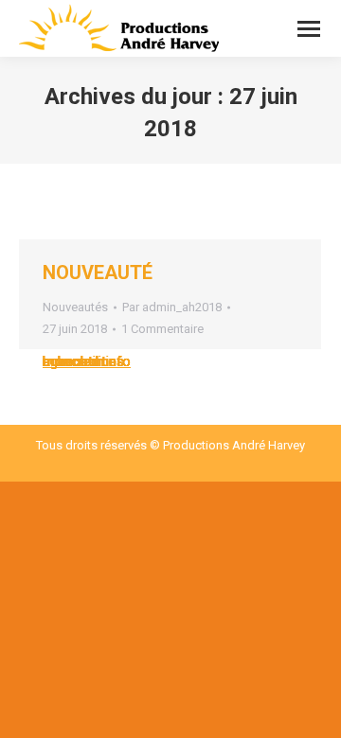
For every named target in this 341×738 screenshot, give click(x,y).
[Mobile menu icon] (309, 29)
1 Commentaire (162, 329)
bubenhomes (83, 361)
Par (172, 307)
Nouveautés (75, 307)
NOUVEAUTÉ (98, 272)
